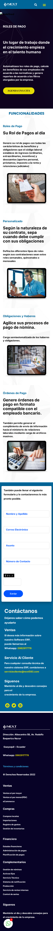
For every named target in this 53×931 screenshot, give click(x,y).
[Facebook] (7, 705)
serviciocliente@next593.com (21, 671)
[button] (44, 5)
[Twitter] (14, 705)
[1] (8, 924)
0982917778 (25, 648)
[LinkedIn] (20, 705)
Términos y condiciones (15, 766)
